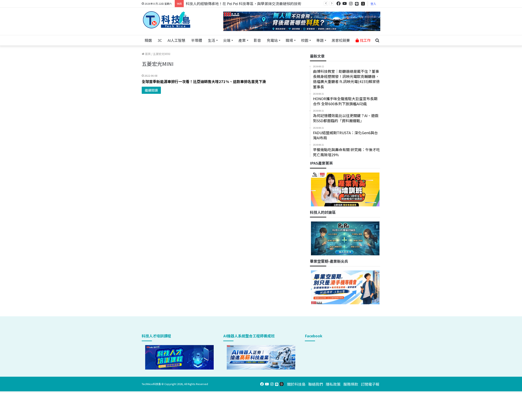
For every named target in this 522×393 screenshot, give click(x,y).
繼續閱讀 (151, 90)
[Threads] (363, 3)
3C (160, 40)
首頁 (147, 54)
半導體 (196, 40)
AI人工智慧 (176, 40)
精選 (148, 40)
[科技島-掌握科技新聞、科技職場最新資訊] (166, 20)
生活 (211, 40)
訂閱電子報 (370, 384)
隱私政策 (333, 384)
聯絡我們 (315, 384)
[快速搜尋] (377, 40)
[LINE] (357, 3)
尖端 (226, 40)
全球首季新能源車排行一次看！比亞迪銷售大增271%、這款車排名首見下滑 (204, 81)
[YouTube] (345, 3)
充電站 (272, 40)
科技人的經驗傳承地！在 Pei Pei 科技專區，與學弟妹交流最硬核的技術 (243, 3)
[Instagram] (351, 3)
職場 (289, 40)
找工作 (365, 40)
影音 (257, 40)
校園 (304, 40)
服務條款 (350, 384)
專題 (320, 40)
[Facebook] (338, 3)
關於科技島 (296, 384)
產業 (242, 40)
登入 (373, 4)
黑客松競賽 (341, 40)
